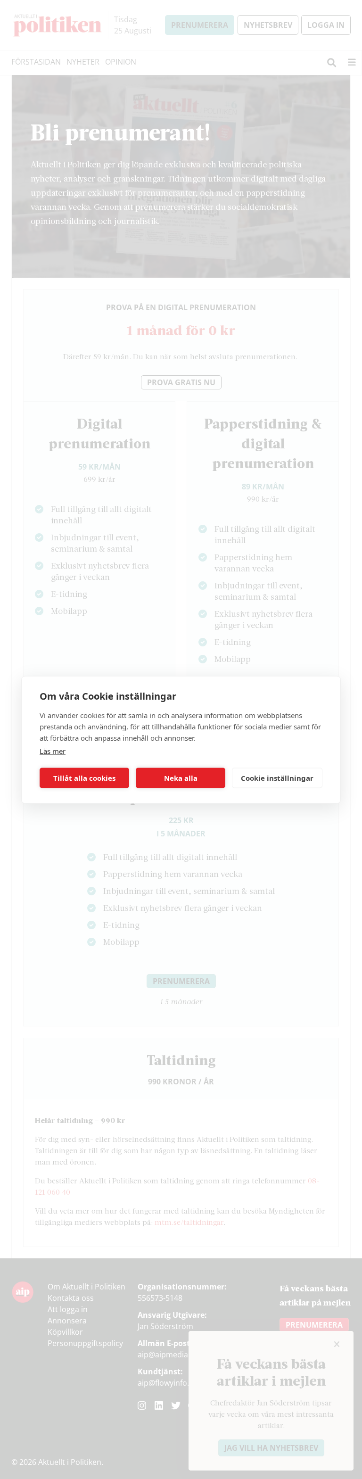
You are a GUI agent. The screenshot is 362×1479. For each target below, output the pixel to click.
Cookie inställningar (277, 778)
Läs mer (53, 750)
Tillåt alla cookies (84, 778)
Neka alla (180, 778)
